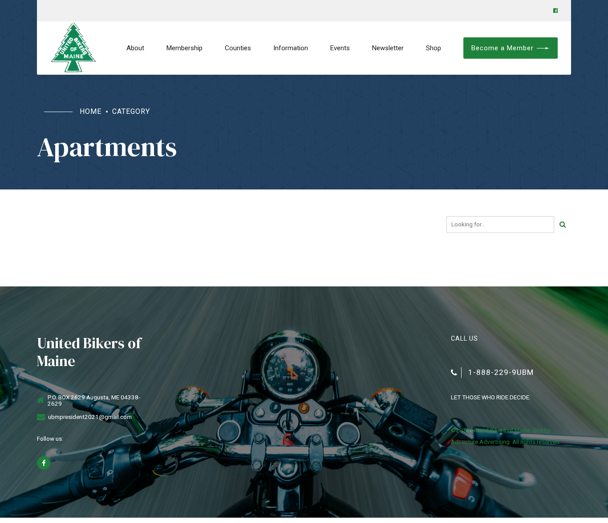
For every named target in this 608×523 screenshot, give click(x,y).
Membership (184, 48)
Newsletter (388, 48)
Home (90, 111)
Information (290, 48)
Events (340, 48)
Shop (433, 48)
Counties (238, 48)
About (135, 48)
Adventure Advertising (480, 441)
